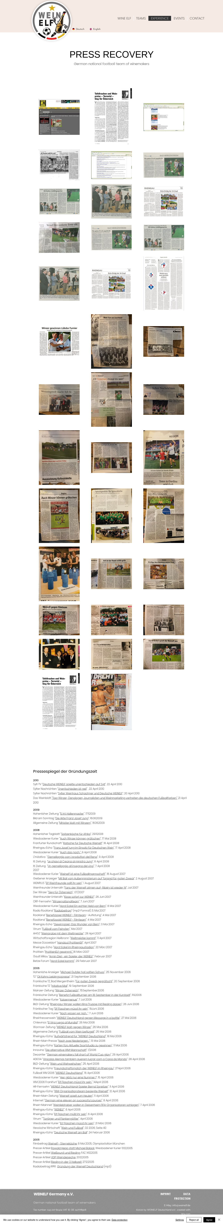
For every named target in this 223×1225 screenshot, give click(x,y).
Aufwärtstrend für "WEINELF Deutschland (79, 1036)
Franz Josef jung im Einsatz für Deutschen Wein (84, 848)
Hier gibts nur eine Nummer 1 (78, 1077)
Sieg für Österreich (60, 892)
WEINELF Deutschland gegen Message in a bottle (88, 1018)
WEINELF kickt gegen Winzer (74, 1027)
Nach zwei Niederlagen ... (73, 1041)
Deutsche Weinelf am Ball (70, 1132)
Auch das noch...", (71, 852)
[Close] (219, 1219)
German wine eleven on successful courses (73, 1100)
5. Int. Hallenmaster (72, 814)
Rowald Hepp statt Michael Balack (73, 1148)
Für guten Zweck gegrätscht (94, 981)
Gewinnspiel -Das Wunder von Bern (76, 924)
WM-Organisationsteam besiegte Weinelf (81, 1091)
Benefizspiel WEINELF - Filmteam (66, 915)
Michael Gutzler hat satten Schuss (82, 972)
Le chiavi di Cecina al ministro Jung (70, 861)
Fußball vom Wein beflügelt (76, 1032)
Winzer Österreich (67, 990)
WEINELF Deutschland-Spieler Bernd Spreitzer (79, 1087)
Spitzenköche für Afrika (75, 834)
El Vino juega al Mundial (63, 1022)
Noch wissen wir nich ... (74, 1013)
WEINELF (59, 1109)
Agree (209, 1219)
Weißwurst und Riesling (65, 1153)
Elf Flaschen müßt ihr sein (70, 1114)
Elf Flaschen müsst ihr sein (71, 1009)
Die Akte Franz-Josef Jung (72, 818)
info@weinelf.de (181, 1205)
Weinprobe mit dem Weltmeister (62, 933)
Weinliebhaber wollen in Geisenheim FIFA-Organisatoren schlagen (96, 1105)
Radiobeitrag (62, 910)
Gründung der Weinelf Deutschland (80, 1166)
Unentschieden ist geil (72, 789)
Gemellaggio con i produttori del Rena (72, 857)
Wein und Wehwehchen (65, 1064)
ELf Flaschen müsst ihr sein (77, 1123)
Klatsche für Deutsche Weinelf (82, 843)
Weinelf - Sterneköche (62, 1143)
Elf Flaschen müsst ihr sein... (75, 1082)
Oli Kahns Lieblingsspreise (53, 977)
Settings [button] (179, 1219)
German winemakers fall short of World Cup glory (79, 1054)
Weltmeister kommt (83, 938)
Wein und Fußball (72, 1128)
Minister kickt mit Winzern (75, 823)
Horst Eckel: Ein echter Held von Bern (83, 906)
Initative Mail (59, 986)
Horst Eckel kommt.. (62, 961)
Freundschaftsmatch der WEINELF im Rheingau (83, 1068)
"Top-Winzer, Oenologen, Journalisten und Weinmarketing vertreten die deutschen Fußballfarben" (114, 798)
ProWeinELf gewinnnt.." (59, 952)
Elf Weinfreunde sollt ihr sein (64, 883)
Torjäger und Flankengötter (61, 1119)
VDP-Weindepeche (63, 1157)
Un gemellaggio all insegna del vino (71, 866)
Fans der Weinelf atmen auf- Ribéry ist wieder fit (95, 888)
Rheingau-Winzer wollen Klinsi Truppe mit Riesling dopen (85, 1004)
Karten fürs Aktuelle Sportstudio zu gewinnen (83, 1045)
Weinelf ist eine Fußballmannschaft (82, 874)
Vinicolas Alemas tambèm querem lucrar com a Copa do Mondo (85, 1059)
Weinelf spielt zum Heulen (76, 1096)
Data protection (119, 1219)
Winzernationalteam (66, 901)
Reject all (194, 1219)
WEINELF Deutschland (69, 1073)
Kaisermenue (68, 999)
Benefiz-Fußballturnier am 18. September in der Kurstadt (94, 995)
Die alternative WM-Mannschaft (66, 1050)
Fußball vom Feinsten (55, 929)
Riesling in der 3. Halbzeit (66, 1162)
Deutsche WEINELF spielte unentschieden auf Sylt (74, 784)
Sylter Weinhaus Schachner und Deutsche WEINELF (90, 793)
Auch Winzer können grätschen (80, 838)
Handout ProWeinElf (70, 943)
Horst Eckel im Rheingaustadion (74, 947)
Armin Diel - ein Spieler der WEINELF (71, 956)
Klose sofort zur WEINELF (79, 897)
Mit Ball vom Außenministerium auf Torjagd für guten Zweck (96, 878)
